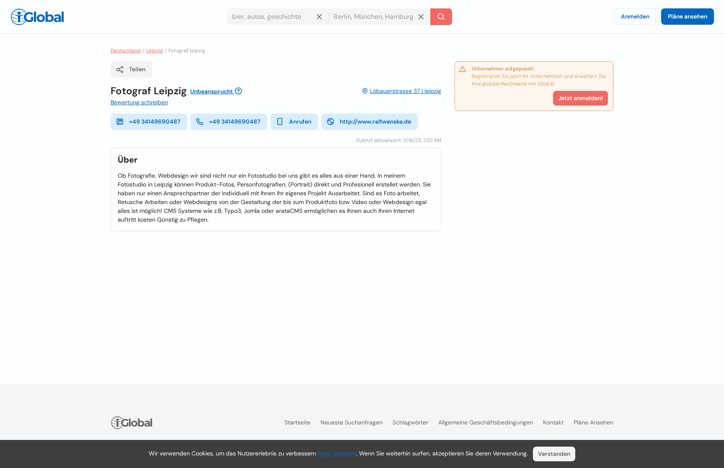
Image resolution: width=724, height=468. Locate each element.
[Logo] (37, 16)
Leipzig (154, 50)
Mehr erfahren (337, 453)
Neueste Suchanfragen (352, 422)
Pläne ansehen (687, 16)
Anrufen (300, 121)
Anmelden (635, 16)
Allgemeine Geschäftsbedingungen (485, 422)
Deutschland (126, 50)
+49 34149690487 (155, 121)
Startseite (297, 422)
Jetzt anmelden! (580, 98)
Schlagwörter (410, 422)
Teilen (137, 69)
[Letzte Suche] (441, 16)
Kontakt (553, 422)
